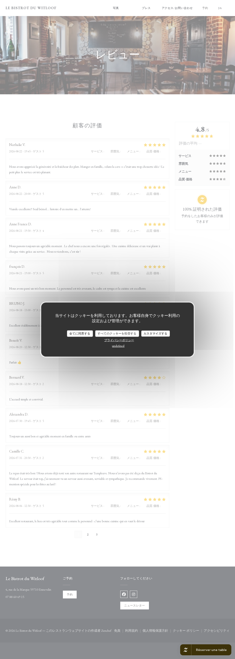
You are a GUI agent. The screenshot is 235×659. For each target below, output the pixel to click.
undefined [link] (118, 346)
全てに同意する (79, 333)
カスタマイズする (155, 333)
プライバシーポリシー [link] (119, 340)
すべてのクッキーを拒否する (117, 333)
